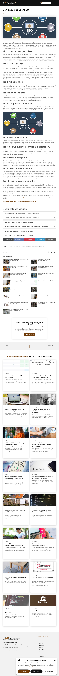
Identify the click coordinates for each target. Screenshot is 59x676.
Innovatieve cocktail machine (40, 611)
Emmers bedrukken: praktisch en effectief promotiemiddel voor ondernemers (41, 411)
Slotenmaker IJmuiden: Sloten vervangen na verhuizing (44, 260)
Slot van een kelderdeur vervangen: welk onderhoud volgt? (46, 303)
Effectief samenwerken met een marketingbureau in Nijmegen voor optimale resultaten (14, 478)
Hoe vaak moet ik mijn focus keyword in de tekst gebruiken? (29, 213)
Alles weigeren (36, 671)
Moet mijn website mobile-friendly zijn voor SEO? (29, 222)
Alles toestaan (23, 671)
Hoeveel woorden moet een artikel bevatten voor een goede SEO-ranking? (29, 226)
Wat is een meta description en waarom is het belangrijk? (29, 217)
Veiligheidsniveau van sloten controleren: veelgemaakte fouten (19, 310)
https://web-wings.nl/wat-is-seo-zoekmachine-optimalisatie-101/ (19, 201)
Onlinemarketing (24, 246)
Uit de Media (42, 654)
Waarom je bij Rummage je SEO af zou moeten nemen (46, 281)
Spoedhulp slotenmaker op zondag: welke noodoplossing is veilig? (18, 274)
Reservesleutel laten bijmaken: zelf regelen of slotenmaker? (45, 296)
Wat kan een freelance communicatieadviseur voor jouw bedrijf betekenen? (41, 444)
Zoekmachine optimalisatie (38, 246)
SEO (30, 246)
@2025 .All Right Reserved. (12, 650)
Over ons (41, 641)
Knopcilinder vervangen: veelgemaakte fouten (18, 296)
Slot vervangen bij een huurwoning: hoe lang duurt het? (19, 303)
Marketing (6, 13)
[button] (54, 660)
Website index (42, 656)
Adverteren (41, 645)
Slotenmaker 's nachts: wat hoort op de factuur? (46, 288)
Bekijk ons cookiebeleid (28, 666)
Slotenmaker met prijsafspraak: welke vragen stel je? (46, 274)
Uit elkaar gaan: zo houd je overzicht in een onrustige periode (46, 267)
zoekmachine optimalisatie (22, 197)
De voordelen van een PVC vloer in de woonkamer (18, 267)
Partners (41, 643)
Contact (41, 647)
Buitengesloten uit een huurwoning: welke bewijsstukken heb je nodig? (18, 281)
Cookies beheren (49, 671)
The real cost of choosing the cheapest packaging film (18, 288)
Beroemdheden (42, 651)
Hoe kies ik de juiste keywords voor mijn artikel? (29, 231)
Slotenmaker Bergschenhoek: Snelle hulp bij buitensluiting (19, 260)
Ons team (41, 638)
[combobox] (45, 3)
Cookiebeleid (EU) (43, 649)
